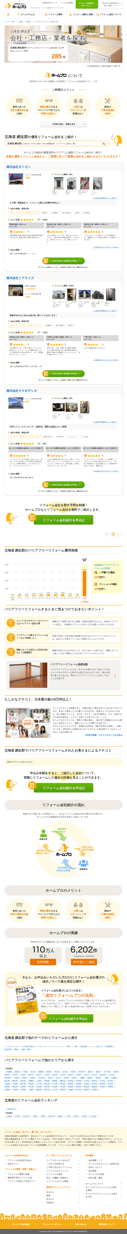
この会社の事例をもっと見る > (105, 198)
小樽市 (25, 1072)
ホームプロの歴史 (96, 1174)
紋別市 (39, 1075)
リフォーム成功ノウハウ (110, 14)
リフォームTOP (10, 22)
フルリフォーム (13, 1046)
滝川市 (86, 1075)
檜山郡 (7, 1081)
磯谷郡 (62, 1081)
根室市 (70, 1075)
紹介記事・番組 (95, 1178)
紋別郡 (39, 1087)
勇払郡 (46, 1084)
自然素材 (83, 1046)
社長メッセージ (95, 1167)
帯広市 (57, 1072)
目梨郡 (94, 1090)
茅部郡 (98, 1078)
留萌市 (98, 1072)
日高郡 (102, 1087)
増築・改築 (25, 1049)
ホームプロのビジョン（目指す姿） (104, 1164)
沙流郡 (62, 1087)
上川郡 (39, 1084)
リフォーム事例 (55, 14)
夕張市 (73, 1072)
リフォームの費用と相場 (18, 1174)
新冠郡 (70, 1087)
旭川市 (33, 1072)
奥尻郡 (23, 1081)
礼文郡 (110, 1084)
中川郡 (54, 1084)
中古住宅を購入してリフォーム (34, 1046)
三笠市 (62, 1075)
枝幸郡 (102, 1084)
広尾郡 (15, 1090)
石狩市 (50, 1078)
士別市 (46, 1075)
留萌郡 (70, 1084)
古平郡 (102, 1081)
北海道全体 (11, 1109)
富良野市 (8, 1078)
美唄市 (7, 1075)
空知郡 (7, 1084)
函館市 (17, 1072)
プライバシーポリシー (52, 1224)
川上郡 (54, 1090)
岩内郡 (78, 1081)
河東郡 (110, 1087)
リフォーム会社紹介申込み (19, 1160)
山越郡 (113, 1078)
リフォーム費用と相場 (83, 14)
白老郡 (54, 1087)
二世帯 (67, 1046)
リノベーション (56, 1046)
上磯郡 (82, 1078)
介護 (75, 1046)
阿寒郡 (62, 1090)
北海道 (20, 22)
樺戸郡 (23, 1084)
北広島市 (41, 1078)
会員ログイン (13, 1164)
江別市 (23, 1075)
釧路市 (49, 1072)
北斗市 (58, 1078)
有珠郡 (46, 1087)
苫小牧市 (107, 1072)
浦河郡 (78, 1087)
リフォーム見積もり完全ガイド (21, 1181)
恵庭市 (24, 1078)
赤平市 (31, 1075)
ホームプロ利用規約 (21, 1224)
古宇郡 (86, 1081)
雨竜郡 (31, 1084)
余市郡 (110, 1081)
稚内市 (116, 1072)
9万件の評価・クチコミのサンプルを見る (104, 735)
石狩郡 (66, 1078)
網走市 (90, 1072)
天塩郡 (86, 1084)
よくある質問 (67, 3)
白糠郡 (70, 1090)
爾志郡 (15, 1081)
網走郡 (28, 22)
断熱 (16, 1049)
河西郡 (7, 1090)
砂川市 (94, 1075)
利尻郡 (7, 1087)
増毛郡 (62, 1084)
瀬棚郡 (31, 1081)
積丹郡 (94, 1081)
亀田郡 (90, 1078)
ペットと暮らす (96, 1046)
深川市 (112, 1075)
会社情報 (92, 1171)
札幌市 (9, 1072)
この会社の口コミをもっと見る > (106, 247)
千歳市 (78, 1075)
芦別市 (15, 1075)
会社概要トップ (95, 1160)
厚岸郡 (46, 1090)
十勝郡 (31, 1090)
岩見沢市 (81, 1072)
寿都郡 (54, 1081)
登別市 (16, 1078)
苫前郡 (78, 1084)
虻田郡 (70, 1081)
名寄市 (54, 1075)
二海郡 (106, 1078)
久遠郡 (39, 1081)
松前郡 (74, 1078)
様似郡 (86, 1087)
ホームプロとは (28, 14)
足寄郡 (23, 1090)
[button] (16, 249)
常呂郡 (31, 1087)
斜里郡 (23, 1087)
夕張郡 (15, 1084)
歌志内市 (103, 1075)
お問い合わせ (81, 1224)
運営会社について (50, 3)
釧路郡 (39, 1090)
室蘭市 (41, 1072)
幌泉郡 (94, 1087)
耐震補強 (109, 1046)
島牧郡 (46, 1081)
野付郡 (78, 1090)
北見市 (65, 1072)
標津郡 (86, 1090)
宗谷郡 (94, 1084)
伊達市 (32, 1078)
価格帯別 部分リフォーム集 (20, 1178)
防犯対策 (8, 1049)
